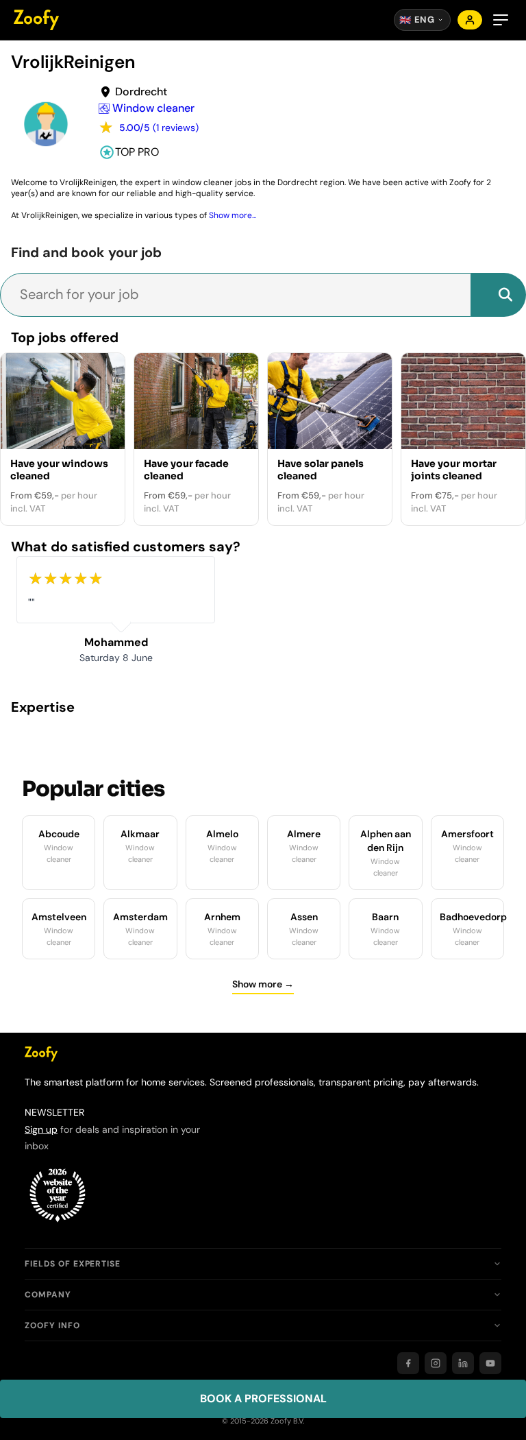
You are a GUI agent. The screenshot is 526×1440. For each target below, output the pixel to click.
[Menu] (500, 20)
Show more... (232, 215)
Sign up (41, 1129)
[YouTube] (490, 1363)
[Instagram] (436, 1363)
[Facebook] (408, 1363)
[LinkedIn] (463, 1363)
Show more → (263, 984)
